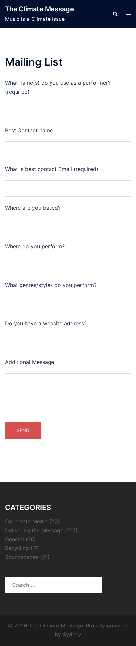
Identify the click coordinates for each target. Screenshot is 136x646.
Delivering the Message (34, 530)
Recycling (17, 548)
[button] (115, 14)
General (14, 539)
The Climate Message (39, 9)
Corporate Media (26, 521)
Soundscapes (21, 557)
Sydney (72, 634)
